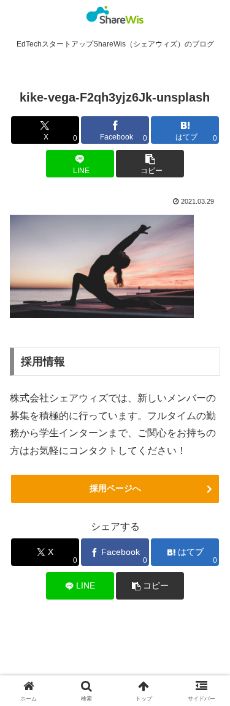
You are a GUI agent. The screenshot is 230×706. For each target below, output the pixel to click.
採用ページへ (115, 488)
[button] (150, 163)
